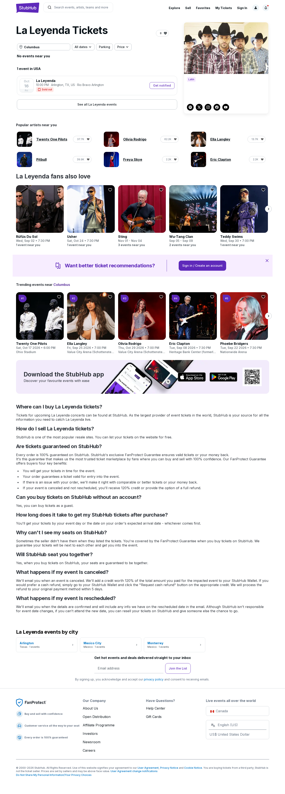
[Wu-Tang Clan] (193, 216)
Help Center (155, 708)
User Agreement (148, 767)
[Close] (267, 260)
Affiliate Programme (99, 725)
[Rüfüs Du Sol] (39, 216)
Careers (89, 750)
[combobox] (43, 47)
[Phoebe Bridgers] (244, 323)
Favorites (203, 8)
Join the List (178, 668)
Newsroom (91, 742)
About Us (90, 708)
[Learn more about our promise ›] (31, 702)
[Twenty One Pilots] (39, 323)
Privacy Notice (169, 767)
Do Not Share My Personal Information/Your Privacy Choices (54, 775)
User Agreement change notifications (134, 771)
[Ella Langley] (90, 323)
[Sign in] (255, 7)
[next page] (268, 209)
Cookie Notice (193, 767)
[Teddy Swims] (244, 216)
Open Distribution (97, 717)
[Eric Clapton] (193, 323)
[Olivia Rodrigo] (141, 323)
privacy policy (153, 679)
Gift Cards (154, 717)
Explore (174, 8)
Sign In (242, 8)
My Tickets (223, 8)
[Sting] (141, 216)
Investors (90, 733)
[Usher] (90, 216)
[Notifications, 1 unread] (265, 7)
